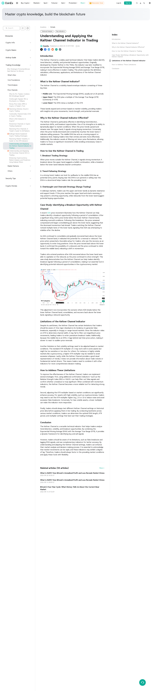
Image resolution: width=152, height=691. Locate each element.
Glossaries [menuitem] (9, 36)
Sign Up (128, 3)
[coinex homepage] (8, 3)
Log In (119, 3)
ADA (49, 213)
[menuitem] (18, 70)
